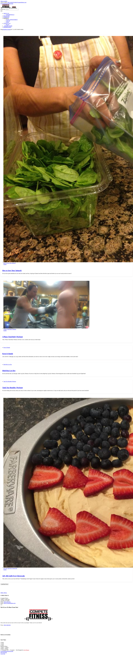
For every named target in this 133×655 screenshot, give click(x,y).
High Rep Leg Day (7, 364)
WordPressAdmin (6, 29)
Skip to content (4, 1)
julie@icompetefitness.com (20, 2)
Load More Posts (4, 584)
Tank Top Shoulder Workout (9, 381)
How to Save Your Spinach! (9, 263)
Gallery (5, 264)
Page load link (4, 652)
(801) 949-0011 (11, 2)
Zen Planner (26, 650)
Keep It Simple (6, 347)
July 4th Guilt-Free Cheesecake (10, 568)
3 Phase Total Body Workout (9, 329)
